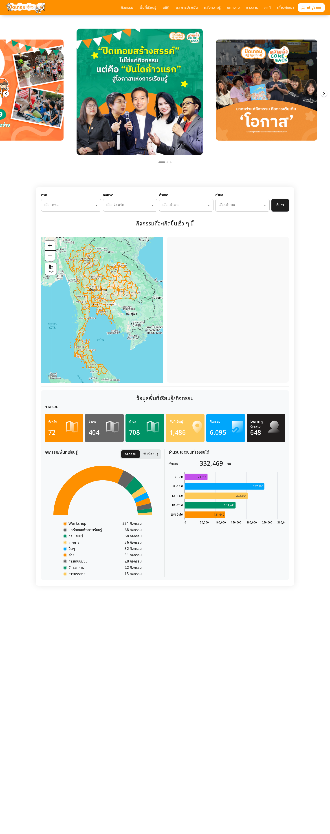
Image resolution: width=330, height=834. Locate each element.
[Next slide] (324, 94)
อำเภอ (164, 195)
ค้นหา (280, 205)
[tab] (161, 162)
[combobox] (65, 205)
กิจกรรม (130, 454)
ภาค (44, 195)
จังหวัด (108, 195)
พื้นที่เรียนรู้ (150, 454)
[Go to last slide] (6, 94)
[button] (140, 83)
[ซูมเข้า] (50, 245)
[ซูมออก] (50, 256)
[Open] (96, 205)
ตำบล (219, 195)
